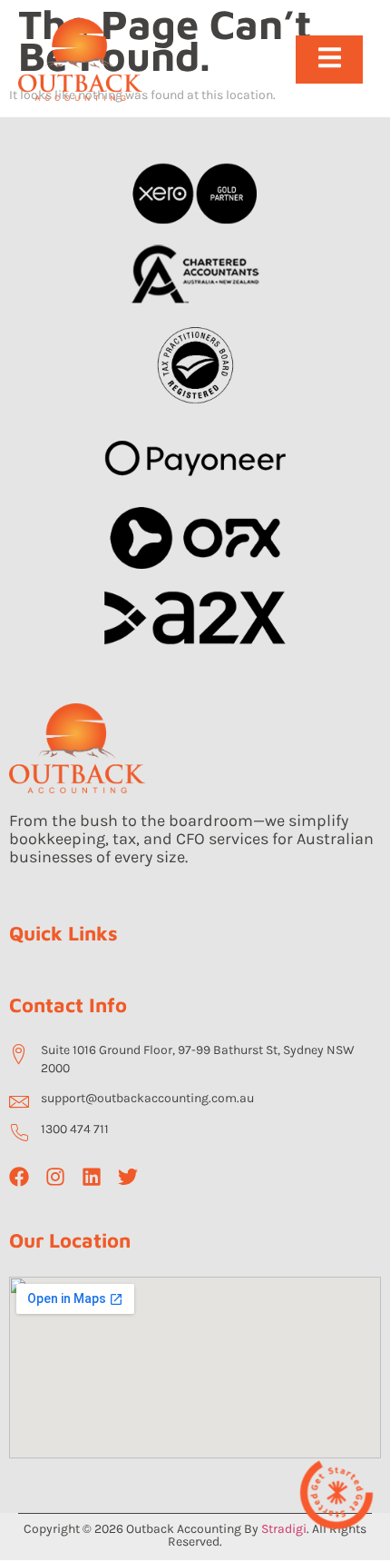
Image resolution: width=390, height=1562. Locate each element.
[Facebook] (19, 1177)
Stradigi (284, 1529)
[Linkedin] (92, 1177)
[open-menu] (329, 59)
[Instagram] (55, 1177)
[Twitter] (128, 1177)
